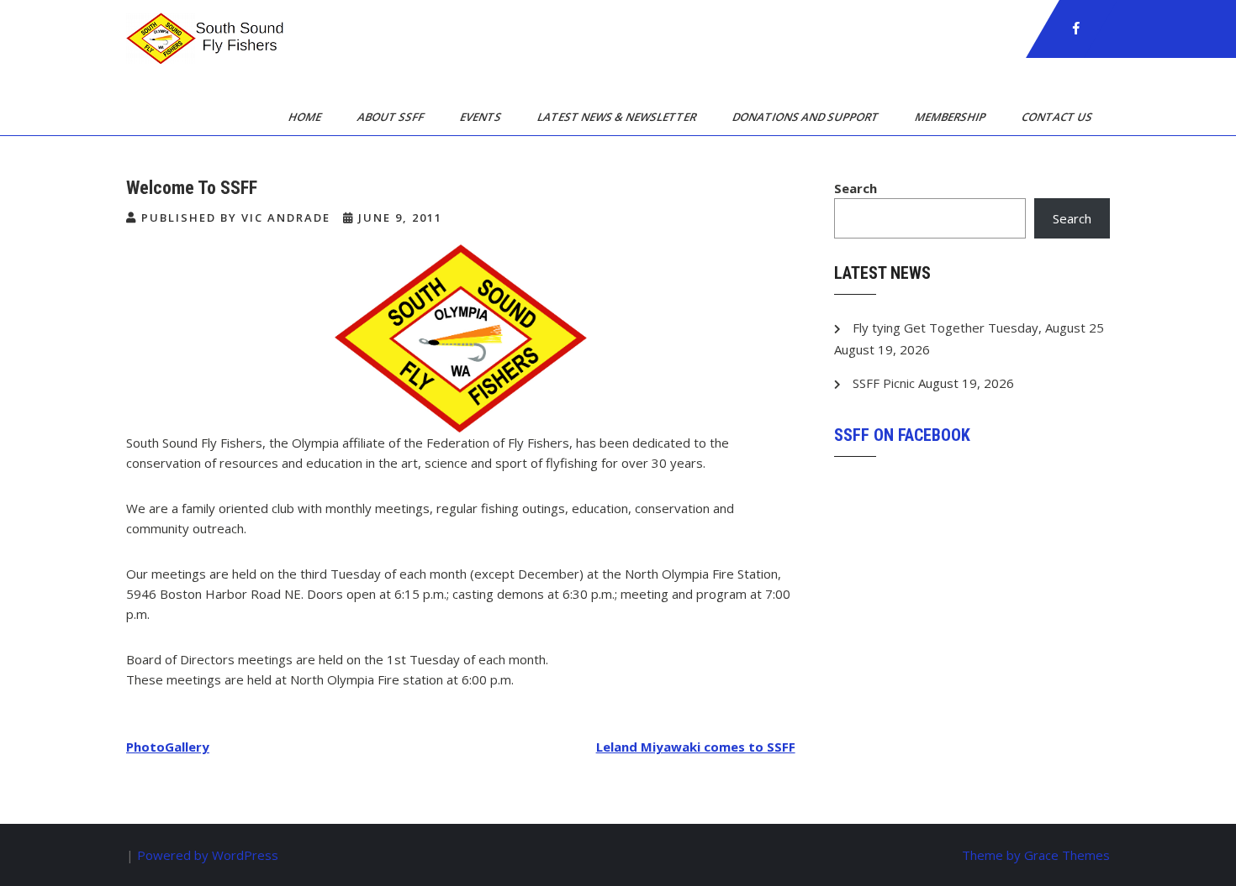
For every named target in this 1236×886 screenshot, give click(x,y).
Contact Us (1058, 116)
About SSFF (392, 116)
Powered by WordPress (207, 855)
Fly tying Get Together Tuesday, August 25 (978, 327)
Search (855, 188)
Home (306, 116)
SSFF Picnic (884, 383)
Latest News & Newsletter (618, 116)
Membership (951, 116)
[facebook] (1076, 28)
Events (481, 116)
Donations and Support (807, 116)
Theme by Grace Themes (1036, 855)
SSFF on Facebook (902, 435)
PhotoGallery (167, 746)
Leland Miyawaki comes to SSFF (695, 746)
